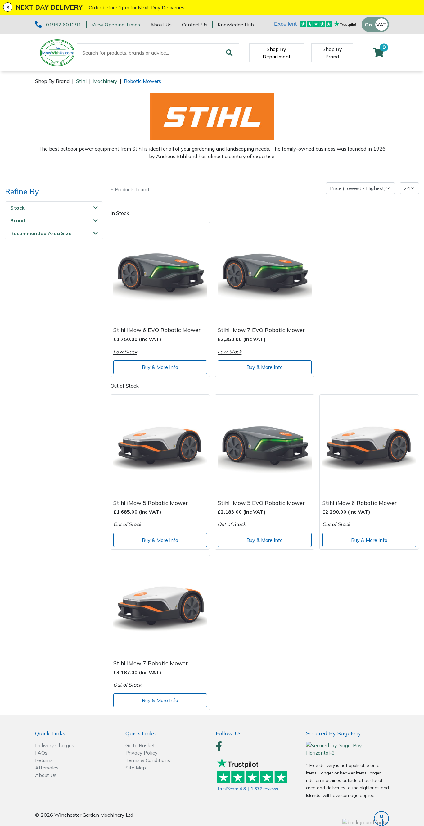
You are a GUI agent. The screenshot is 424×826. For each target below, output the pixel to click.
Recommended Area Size (41, 233)
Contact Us (194, 24)
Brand (17, 220)
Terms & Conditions (147, 760)
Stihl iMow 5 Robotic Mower (150, 502)
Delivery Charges (54, 745)
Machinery (105, 81)
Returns (44, 760)
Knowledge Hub (236, 24)
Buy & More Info (160, 367)
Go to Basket (140, 745)
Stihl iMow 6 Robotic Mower (359, 502)
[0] (378, 54)
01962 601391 (63, 24)
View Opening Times (116, 24)
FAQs (41, 753)
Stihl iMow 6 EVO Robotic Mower (157, 329)
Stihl (81, 81)
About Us (161, 24)
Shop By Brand (332, 53)
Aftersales (47, 768)
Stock (17, 207)
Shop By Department (277, 53)
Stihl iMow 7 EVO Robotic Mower (261, 329)
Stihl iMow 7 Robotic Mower (150, 663)
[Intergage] (347, 818)
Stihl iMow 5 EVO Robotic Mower (261, 502)
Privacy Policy (141, 753)
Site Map (135, 768)
